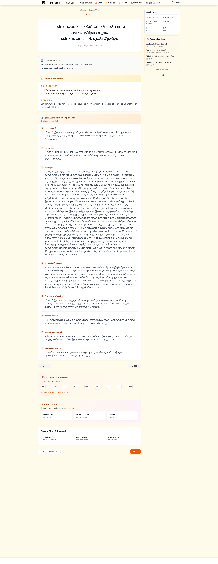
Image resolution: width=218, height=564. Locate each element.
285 (75, 387)
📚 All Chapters (152, 17)
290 (130, 387)
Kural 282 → (134, 366)
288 (108, 387)
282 (43, 387)
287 (97, 387)
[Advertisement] (165, 92)
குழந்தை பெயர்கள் (153, 3)
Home (135, 451)
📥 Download (136, 3)
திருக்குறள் (70, 3)
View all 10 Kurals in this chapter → (54, 392)
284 (65, 387)
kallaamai (94, 10)
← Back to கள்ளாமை (49, 451)
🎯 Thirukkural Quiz (170, 17)
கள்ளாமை (83, 10)
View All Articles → (162, 69)
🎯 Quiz (98, 3)
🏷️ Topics (122, 3)
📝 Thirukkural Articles (151, 29)
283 (54, 387)
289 (119, 387)
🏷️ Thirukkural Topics (168, 23)
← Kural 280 (45, 366)
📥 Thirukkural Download (168, 29)
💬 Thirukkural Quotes (151, 23)
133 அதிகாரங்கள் (85, 3)
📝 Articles (110, 3)
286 (86, 387)
